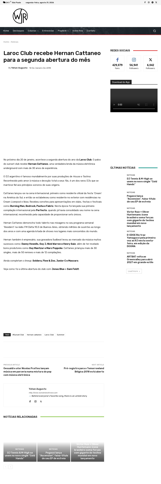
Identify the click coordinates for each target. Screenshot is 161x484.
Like (117, 58)
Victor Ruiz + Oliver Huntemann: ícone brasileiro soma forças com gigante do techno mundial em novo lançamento (87, 451)
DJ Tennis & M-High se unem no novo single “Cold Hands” (20, 455)
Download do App (121, 82)
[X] (156, 2)
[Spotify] (152, 2)
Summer (60, 334)
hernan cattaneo (34, 334)
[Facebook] (145, 2)
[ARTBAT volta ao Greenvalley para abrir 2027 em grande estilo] (117, 258)
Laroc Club (49, 334)
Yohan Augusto (19, 68)
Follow (134, 58)
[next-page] (10, 467)
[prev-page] (5, 467)
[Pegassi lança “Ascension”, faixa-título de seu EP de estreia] (53, 442)
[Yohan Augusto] (5, 68)
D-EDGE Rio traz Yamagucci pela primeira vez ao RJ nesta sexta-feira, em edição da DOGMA (141, 241)
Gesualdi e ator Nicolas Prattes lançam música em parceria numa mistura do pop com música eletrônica (27, 371)
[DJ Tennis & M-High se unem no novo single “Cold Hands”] (20, 442)
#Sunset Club (18, 334)
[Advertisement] (99, 16)
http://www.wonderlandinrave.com (43, 393)
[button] (154, 31)
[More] (105, 79)
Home (6, 42)
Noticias (14, 42)
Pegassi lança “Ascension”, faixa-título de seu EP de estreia (53, 455)
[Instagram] (149, 2)
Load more (133, 271)
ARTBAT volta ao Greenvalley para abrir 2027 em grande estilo (140, 259)
